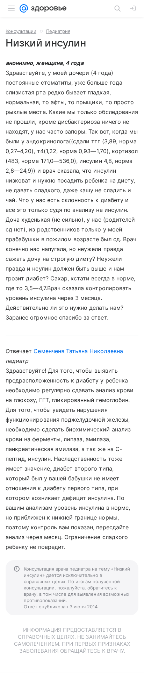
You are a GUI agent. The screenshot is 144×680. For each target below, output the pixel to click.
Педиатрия (58, 31)
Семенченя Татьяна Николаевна (78, 351)
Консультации (21, 31)
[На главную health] (47, 8)
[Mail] (24, 8)
